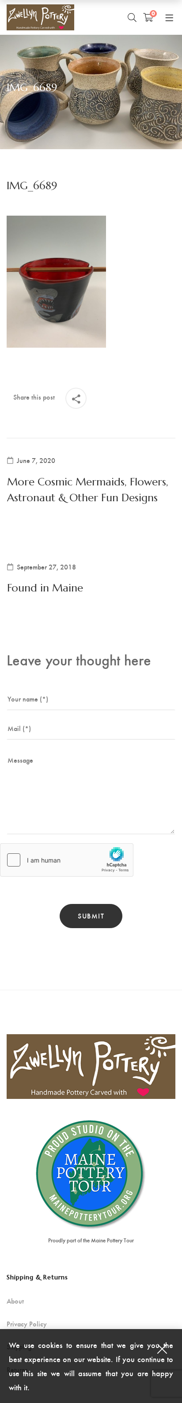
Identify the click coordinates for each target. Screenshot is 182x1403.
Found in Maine (45, 588)
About (15, 1300)
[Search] (132, 17)
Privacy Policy (27, 1323)
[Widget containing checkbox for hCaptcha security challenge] (66, 860)
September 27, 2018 (46, 566)
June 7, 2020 (36, 460)
